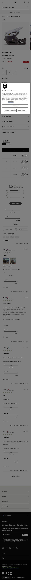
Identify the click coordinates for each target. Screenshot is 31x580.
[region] (15, 98)
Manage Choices (15, 105)
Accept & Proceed (21, 110)
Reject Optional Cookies (10, 110)
